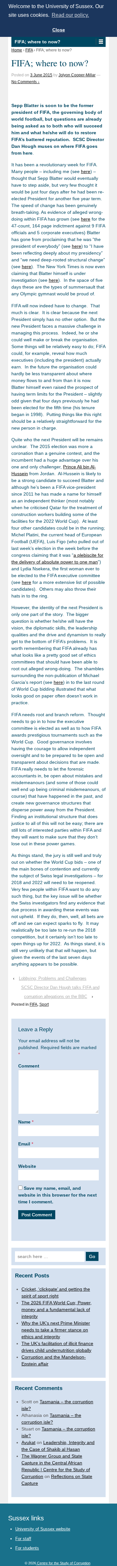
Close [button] (58, 29)
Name (24, 1121)
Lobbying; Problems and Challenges (52, 978)
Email (24, 1143)
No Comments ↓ (25, 82)
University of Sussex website (42, 1529)
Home (16, 50)
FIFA (29, 50)
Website (27, 1166)
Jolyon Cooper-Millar (77, 75)
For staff (23, 1538)
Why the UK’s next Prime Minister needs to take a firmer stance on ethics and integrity (55, 1329)
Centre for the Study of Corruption (63, 1563)
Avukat (28, 1442)
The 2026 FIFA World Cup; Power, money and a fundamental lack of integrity (56, 1309)
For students (27, 1548)
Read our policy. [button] (70, 15)
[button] (100, 42)
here (85, 171)
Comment (28, 1065)
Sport (44, 1004)
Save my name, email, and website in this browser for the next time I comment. (57, 1195)
